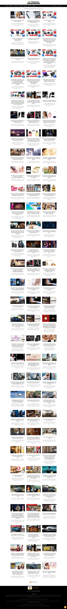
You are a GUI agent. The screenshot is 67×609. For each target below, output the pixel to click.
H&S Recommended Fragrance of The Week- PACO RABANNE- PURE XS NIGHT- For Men (49, 139)
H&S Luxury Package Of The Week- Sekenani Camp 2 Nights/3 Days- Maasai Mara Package (33, 536)
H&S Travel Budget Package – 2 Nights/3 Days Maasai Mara (17, 438)
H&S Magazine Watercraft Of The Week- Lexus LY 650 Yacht (33, 382)
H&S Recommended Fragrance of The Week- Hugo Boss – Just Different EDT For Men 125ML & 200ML (33, 270)
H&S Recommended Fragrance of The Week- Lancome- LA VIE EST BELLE (33, 158)
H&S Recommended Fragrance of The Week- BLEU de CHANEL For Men (49, 231)
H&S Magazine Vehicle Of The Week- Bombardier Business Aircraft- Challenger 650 (18, 401)
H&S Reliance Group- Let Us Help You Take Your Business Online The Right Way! (49, 476)
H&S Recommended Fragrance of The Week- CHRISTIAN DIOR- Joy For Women (49, 383)
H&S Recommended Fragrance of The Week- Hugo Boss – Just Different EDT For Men (33, 121)
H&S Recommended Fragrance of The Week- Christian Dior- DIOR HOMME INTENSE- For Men (17, 383)
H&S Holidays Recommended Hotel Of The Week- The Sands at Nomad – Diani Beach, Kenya (33, 212)
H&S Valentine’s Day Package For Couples (33, 456)
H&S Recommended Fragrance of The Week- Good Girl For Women (49, 101)
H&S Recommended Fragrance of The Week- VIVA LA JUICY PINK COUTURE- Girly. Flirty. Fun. (17, 194)
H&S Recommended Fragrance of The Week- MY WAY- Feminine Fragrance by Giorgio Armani (49, 121)
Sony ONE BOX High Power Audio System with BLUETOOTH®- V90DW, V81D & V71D (33, 251)
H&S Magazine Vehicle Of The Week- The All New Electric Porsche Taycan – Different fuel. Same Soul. (17, 325)
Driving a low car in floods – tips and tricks (17, 59)
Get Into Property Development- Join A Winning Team (17, 306)
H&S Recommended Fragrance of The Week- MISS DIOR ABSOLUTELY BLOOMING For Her (17, 176)
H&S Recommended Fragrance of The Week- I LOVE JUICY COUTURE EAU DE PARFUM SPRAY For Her (49, 270)
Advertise (25, 5)
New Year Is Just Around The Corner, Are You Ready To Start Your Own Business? (33, 306)
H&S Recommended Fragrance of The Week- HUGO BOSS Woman (17, 363)
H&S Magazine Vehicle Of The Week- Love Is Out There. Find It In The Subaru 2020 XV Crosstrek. (49, 496)
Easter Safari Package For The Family (49, 438)
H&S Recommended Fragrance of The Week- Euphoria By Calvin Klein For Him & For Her (17, 139)
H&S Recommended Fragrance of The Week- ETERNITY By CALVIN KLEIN (49, 363)
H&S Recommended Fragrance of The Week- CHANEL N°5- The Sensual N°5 (33, 176)
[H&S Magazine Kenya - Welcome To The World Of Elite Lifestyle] (33, 2)
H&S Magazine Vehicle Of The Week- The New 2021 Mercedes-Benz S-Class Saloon (33, 420)
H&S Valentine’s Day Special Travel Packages (17, 476)
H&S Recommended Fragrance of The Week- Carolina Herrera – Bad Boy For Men (17, 121)
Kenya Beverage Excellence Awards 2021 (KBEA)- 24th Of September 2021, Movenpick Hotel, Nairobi (33, 364)
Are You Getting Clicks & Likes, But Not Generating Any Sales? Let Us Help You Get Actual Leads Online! (33, 102)
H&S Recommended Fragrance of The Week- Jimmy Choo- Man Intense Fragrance (17, 250)
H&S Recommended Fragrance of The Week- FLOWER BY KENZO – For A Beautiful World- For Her (17, 554)
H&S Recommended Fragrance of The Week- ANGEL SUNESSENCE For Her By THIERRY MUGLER (17, 288)
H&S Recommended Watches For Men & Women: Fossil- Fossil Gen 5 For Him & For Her (49, 344)
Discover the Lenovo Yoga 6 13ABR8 (49, 21)
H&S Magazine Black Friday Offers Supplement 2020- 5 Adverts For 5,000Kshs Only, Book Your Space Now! (17, 573)
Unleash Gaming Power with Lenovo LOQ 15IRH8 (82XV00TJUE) (17, 39)
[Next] (36, 582)
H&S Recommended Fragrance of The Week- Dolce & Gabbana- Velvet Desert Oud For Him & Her (33, 438)
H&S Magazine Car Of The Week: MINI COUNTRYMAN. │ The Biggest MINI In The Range (33, 572)
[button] (55, 6)
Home (7, 5)
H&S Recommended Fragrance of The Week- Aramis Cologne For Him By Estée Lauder (49, 194)
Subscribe (21, 5)
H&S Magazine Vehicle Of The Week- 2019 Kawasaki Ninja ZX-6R (33, 401)
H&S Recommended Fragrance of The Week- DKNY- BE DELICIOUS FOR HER (49, 176)
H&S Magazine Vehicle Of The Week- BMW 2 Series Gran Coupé (17, 535)
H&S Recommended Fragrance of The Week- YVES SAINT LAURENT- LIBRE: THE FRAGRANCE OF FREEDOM (17, 270)
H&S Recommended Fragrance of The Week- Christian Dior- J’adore (17, 456)
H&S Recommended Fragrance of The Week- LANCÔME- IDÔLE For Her (49, 572)
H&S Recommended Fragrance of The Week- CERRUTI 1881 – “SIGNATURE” (33, 344)
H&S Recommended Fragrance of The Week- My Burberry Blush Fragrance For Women (17, 158)
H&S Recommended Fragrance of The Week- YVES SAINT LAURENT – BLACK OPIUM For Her (49, 251)
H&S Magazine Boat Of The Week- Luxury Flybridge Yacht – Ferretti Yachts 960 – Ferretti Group (49, 401)
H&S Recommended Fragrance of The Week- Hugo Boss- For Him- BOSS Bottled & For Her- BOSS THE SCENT (17, 232)
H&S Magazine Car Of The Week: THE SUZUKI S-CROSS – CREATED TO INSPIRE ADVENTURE (49, 535)
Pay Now (34, 5)
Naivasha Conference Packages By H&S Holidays (49, 420)
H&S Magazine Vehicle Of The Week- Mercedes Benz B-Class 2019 (17, 495)
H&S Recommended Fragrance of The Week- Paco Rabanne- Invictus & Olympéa (49, 212)
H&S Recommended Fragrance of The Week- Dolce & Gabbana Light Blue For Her (33, 231)
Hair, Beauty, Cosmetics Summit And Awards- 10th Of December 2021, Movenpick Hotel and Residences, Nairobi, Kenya (17, 345)
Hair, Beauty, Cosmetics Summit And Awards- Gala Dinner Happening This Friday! (49, 306)
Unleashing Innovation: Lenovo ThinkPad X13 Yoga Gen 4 (33, 39)
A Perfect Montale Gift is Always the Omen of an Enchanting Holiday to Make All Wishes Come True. (17, 213)
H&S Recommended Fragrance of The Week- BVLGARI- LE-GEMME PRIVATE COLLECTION (33, 194)
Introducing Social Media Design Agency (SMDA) (17, 21)
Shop (14, 5)
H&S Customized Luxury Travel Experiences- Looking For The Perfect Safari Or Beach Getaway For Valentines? (33, 477)
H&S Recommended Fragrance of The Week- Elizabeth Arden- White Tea (33, 288)
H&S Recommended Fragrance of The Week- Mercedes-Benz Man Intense (17, 420)
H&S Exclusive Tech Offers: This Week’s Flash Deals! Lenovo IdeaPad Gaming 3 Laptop (49, 80)
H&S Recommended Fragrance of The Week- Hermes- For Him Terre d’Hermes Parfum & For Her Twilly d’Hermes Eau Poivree (33, 140)
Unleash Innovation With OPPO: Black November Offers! (33, 59)
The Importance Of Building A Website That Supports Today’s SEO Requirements (33, 21)
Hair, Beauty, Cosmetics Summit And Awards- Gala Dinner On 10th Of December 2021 (33, 324)
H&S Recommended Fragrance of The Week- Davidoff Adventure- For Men (33, 495)
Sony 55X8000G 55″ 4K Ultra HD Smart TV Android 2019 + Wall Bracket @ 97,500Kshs (49, 554)
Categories (10, 5)
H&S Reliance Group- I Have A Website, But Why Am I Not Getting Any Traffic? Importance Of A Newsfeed (33, 555)
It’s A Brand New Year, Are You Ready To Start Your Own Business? (49, 288)
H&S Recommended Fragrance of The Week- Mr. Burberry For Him (49, 514)
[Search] (52, 6)
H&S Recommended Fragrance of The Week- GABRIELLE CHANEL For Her (49, 158)
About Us (29, 5)
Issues (17, 5)
